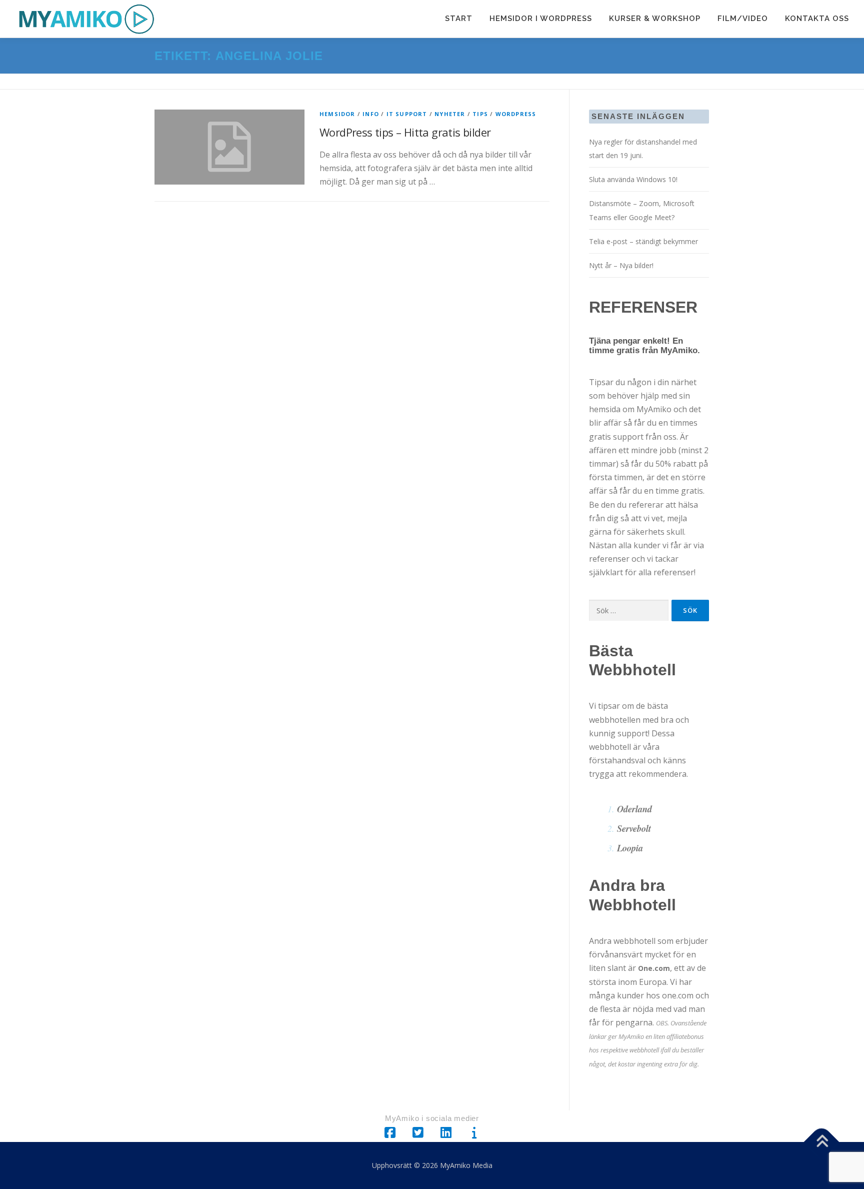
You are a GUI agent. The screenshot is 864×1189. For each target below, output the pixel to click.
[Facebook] (390, 1132)
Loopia (630, 847)
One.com (654, 968)
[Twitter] (418, 1132)
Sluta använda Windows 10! (633, 179)
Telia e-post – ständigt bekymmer (643, 241)
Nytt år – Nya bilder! (621, 265)
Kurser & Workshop (654, 18)
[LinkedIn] (446, 1132)
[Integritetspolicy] (474, 1132)
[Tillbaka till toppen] (822, 1141)
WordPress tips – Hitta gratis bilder (405, 132)
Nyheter (449, 114)
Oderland (634, 808)
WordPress (516, 114)
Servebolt (634, 828)
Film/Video (743, 18)
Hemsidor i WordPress (541, 18)
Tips (480, 114)
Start (458, 18)
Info (370, 114)
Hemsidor (338, 114)
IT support (407, 114)
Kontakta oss (817, 18)
